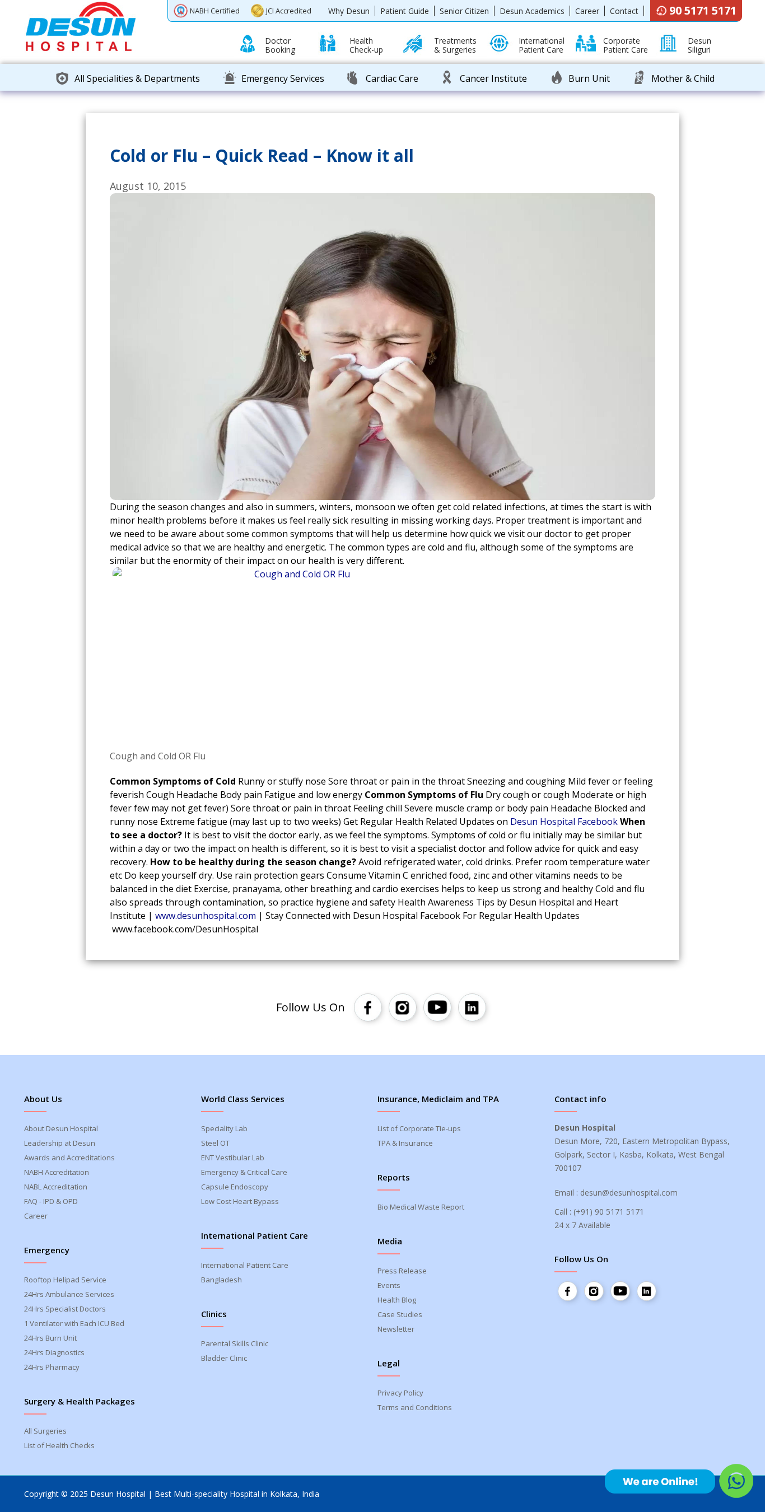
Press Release (402, 1271)
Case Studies (399, 1314)
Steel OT (215, 1143)
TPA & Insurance (405, 1143)
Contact (624, 11)
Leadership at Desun (59, 1143)
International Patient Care (244, 1265)
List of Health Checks (59, 1445)
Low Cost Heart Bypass (240, 1201)
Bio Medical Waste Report (420, 1207)
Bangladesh (221, 1280)
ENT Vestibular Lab (232, 1157)
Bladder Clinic (224, 1358)
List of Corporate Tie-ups (419, 1128)
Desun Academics (532, 11)
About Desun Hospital (61, 1128)
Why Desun (349, 11)
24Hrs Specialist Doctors (65, 1309)
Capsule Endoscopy (234, 1187)
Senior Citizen (464, 11)
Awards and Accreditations (69, 1157)
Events (388, 1285)
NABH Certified (215, 11)
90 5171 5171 (702, 10)
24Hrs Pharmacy (52, 1367)
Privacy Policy (400, 1393)
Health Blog (396, 1300)
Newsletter (395, 1329)
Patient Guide (404, 11)
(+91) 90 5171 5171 (608, 1211)
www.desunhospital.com (205, 915)
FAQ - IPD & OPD (51, 1201)
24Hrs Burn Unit (50, 1338)
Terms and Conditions (414, 1407)
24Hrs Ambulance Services (69, 1294)
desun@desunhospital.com (629, 1192)
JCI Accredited (288, 11)
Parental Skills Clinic (234, 1343)
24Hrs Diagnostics (54, 1352)
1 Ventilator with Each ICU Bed (74, 1323)
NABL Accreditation (55, 1187)
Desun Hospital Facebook (564, 821)
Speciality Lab (224, 1128)
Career (587, 11)
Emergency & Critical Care (244, 1172)
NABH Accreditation (56, 1172)
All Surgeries (45, 1431)
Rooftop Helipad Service (65, 1280)
